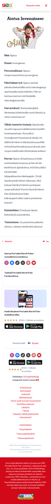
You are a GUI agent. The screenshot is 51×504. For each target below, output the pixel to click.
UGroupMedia (30, 376)
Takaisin (8, 241)
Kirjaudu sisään (33, 5)
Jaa (47, 241)
